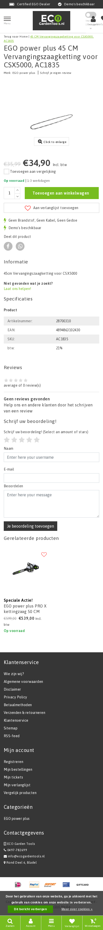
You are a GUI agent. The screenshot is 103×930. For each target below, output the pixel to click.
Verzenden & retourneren (24, 713)
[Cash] (83, 887)
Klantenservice (16, 720)
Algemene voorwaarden (23, 682)
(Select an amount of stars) (46, 432)
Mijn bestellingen (18, 769)
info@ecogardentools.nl (26, 856)
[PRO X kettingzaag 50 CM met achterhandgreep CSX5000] (26, 569)
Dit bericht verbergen (30, 909)
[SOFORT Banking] (52, 887)
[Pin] (68, 887)
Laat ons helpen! (17, 289)
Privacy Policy (15, 697)
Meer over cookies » (77, 909)
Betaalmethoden (18, 705)
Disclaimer (12, 689)
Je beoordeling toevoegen (30, 526)
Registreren (13, 762)
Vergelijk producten (20, 793)
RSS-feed (12, 736)
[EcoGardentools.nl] (51, 21)
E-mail (9, 469)
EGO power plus (23, 73)
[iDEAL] (20, 887)
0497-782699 (16, 850)
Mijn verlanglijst (17, 785)
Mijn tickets (13, 777)
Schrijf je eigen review (55, 73)
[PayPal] (36, 887)
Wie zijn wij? (14, 674)
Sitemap (11, 728)
